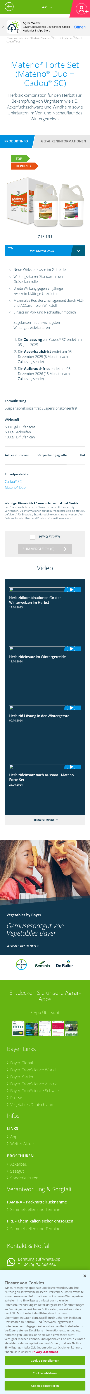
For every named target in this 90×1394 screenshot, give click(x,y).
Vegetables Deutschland (31, 1104)
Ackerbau (18, 1164)
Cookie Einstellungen (45, 1360)
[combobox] (45, 250)
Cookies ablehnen (45, 1373)
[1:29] (45, 708)
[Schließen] (3, 26)
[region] (45, 1332)
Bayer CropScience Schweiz (34, 1090)
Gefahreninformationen (63, 141)
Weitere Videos (44, 820)
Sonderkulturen (24, 1177)
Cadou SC (13, 481)
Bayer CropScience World (33, 1069)
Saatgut (17, 1171)
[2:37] (45, 589)
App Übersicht (46, 1012)
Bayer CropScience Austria (33, 1083)
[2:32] (45, 648)
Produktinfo (16, 141)
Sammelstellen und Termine (35, 1209)
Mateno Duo (15, 487)
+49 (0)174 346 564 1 (40, 1264)
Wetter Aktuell (22, 1143)
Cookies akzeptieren (45, 1386)
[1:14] (45, 767)
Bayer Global (21, 1062)
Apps (14, 1136)
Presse (16, 1097)
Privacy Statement (45, 1352)
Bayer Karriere (23, 1076)
